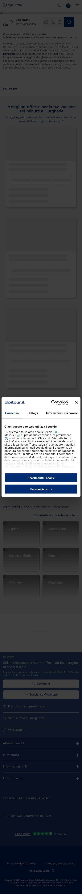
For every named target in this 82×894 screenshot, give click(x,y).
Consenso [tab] (12, 413)
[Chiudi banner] (76, 402)
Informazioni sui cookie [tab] (62, 413)
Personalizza (38, 489)
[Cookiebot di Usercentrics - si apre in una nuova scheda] (51, 402)
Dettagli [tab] (33, 413)
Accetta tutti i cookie (41, 478)
